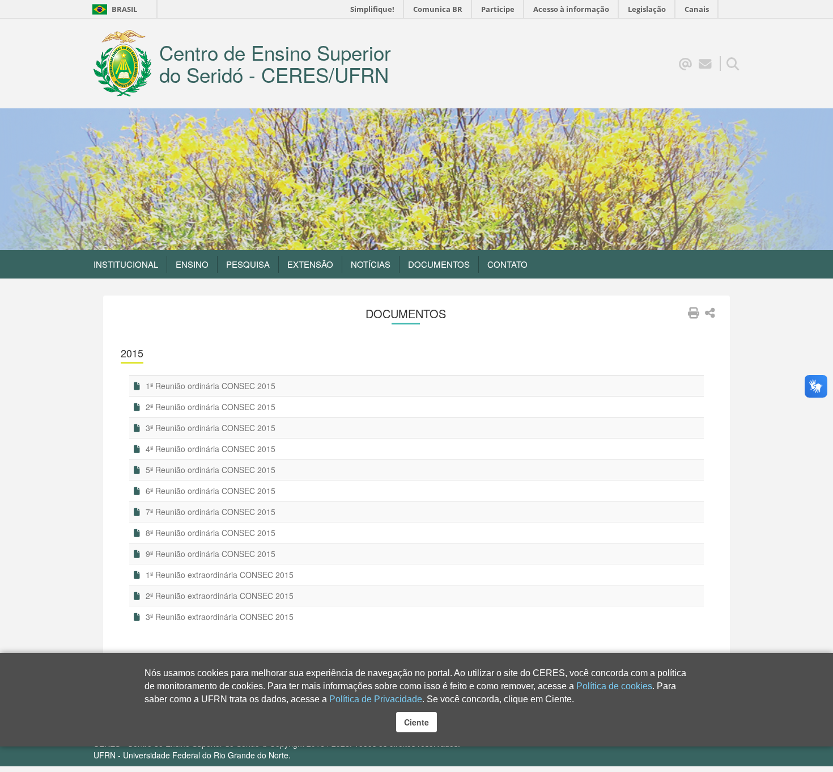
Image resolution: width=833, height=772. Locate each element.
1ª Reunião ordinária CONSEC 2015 (209, 385)
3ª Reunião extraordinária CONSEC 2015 (218, 616)
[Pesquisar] (733, 63)
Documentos (439, 264)
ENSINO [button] (192, 264)
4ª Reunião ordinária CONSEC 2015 (209, 448)
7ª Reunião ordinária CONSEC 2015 (209, 511)
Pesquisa (248, 264)
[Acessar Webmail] (685, 63)
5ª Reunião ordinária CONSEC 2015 (209, 469)
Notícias (370, 264)
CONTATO (507, 264)
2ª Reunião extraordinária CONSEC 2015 (218, 595)
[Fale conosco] (705, 63)
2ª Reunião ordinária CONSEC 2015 (209, 406)
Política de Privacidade (375, 699)
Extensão (310, 264)
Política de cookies (614, 686)
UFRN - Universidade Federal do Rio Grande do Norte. (192, 755)
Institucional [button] (126, 264)
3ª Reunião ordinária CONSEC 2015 (209, 427)
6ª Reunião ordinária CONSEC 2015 (209, 490)
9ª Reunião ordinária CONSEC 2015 (209, 553)
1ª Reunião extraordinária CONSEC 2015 (218, 574)
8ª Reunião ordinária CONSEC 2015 (209, 532)
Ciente (416, 722)
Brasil (114, 9)
